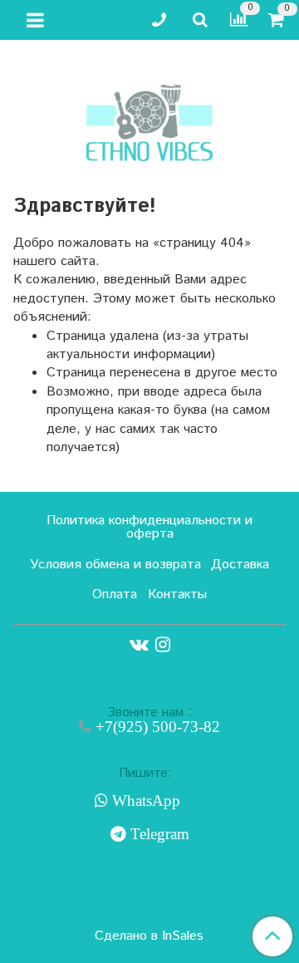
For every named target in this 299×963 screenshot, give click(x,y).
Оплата (114, 594)
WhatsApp (144, 800)
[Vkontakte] (139, 644)
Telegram (157, 834)
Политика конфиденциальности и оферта (149, 527)
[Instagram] (162, 644)
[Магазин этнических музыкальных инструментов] (149, 115)
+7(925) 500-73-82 (155, 727)
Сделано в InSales (149, 936)
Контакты (177, 594)
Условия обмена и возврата (115, 564)
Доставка (240, 564)
